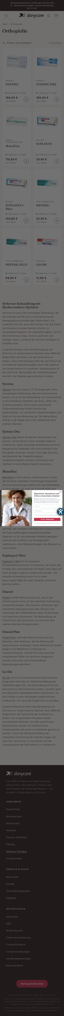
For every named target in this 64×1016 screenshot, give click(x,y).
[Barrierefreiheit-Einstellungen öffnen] (60, 511)
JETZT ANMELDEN (47, 519)
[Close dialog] (60, 492)
